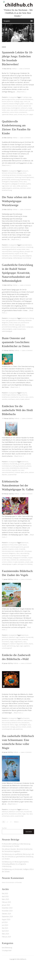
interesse (24, 395)
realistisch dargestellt (16, 644)
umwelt (27, 562)
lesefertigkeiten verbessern (19, 108)
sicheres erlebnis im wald (9, 562)
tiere (24, 114)
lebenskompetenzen (8, 551)
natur (8, 110)
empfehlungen (6, 395)
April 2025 (5, 896)
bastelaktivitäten (27, 245)
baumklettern (6, 247)
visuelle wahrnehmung (8, 646)
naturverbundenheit (8, 472)
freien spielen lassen (20, 545)
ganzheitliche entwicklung (16, 320)
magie (11, 642)
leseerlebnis (5, 642)
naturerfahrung (24, 553)
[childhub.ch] (18, 5)
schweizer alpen (19, 472)
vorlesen (27, 399)
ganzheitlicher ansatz (14, 249)
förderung (18, 177)
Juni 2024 (5, 925)
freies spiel (5, 320)
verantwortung (17, 256)
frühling (19, 395)
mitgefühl (14, 470)
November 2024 (7, 911)
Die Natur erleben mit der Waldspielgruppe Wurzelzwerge (16, 201)
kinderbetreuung (25, 179)
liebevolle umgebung (15, 325)
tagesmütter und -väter (9, 186)
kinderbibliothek (14, 468)
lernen (21, 181)
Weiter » (16, 822)
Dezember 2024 (7, 908)
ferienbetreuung (21, 175)
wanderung (19, 729)
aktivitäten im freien (8, 545)
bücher (4, 101)
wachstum (24, 186)
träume (31, 644)
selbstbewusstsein (25, 560)
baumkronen (6, 720)
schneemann (6, 816)
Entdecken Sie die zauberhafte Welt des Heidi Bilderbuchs (17, 410)
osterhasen (11, 399)
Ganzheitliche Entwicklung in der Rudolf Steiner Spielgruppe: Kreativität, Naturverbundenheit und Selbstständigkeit (17, 272)
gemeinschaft (6, 179)
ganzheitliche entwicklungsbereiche (12, 547)
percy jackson (30, 110)
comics (26, 101)
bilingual (19, 173)
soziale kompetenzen (19, 329)
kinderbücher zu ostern (18, 397)
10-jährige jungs (26, 97)
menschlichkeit (6, 470)
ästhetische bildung (28, 318)
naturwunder (6, 727)
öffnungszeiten (6, 184)
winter (12, 816)
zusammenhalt (12, 474)
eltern (24, 173)
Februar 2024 (6, 937)
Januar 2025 (6, 905)
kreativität (22, 549)
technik (20, 114)
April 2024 (5, 931)
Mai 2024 (5, 928)
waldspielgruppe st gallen (9, 564)
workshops (16, 188)
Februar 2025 (6, 902)
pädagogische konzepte (18, 184)
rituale (22, 399)
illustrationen (22, 466)
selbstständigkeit (7, 329)
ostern (17, 399)
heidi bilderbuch (7, 466)
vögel (17, 646)
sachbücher (5, 112)
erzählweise (5, 464)
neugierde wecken (15, 555)
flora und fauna (6, 723)
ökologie (12, 727)
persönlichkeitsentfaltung (9, 327)
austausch (25, 171)
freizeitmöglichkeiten (27, 177)
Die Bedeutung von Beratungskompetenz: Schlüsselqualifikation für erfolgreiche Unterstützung (15, 864)
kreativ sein (17, 322)
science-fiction (14, 112)
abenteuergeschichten (8, 99)
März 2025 (5, 899)
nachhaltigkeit (23, 725)
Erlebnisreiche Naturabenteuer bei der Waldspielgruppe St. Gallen (18, 485)
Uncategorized (12, 97)
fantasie (13, 395)
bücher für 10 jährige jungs (15, 101)
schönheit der (14, 560)
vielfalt (18, 186)
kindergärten (6, 181)
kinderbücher (6, 397)
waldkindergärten (7, 188)
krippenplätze (14, 181)
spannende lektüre (7, 114)
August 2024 (6, 919)
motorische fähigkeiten (9, 553)
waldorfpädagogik (7, 331)
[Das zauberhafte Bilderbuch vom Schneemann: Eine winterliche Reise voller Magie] (11, 781)
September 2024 (7, 916)
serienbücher (23, 112)
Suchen (4, 828)
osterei (31, 397)
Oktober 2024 (6, 914)
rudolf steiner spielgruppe (25, 327)
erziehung (5, 249)
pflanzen (21, 251)
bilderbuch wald (22, 720)
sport (15, 114)
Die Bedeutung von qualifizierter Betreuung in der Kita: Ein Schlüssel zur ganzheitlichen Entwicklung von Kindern (18, 856)
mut (19, 470)
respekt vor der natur (20, 253)
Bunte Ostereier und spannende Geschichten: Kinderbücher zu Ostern (16, 342)
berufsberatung (7, 947)
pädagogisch (5, 644)
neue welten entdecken (18, 110)
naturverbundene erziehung (10, 251)
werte (26, 472)
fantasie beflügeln (14, 104)
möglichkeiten (18, 642)
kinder (23, 249)
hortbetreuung (15, 179)
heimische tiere (16, 723)
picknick (18, 727)
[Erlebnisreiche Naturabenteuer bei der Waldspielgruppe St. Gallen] (15, 514)
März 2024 (5, 934)
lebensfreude (24, 468)
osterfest (4, 399)
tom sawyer (29, 114)
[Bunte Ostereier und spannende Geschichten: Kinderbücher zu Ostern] (7, 364)
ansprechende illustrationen (24, 99)
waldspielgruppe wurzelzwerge (22, 258)
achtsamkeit (25, 718)
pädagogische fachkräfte (20, 558)
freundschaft (13, 464)
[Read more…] (21, 92)
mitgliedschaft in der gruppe (23, 551)
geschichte (21, 464)
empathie (22, 637)
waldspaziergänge (7, 258)
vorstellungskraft (7, 648)
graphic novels (24, 104)
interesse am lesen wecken (14, 106)
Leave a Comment (24, 69)
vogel (21, 646)
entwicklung (5, 175)
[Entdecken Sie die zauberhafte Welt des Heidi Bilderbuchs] (11, 435)
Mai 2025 (5, 893)
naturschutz (5, 555)
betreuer (4, 173)
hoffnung (14, 466)
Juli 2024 (5, 922)
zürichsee (23, 188)
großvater (28, 464)
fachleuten (13, 175)
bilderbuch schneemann (16, 812)
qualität (28, 184)
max (27, 814)
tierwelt (25, 644)
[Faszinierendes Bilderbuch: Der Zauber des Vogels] (11, 606)
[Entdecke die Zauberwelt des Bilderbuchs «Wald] (11, 692)
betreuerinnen (12, 173)
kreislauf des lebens (8, 725)
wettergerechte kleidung (25, 564)
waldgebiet (28, 256)
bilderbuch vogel (14, 637)
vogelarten (26, 646)
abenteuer (25, 462)
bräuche (24, 393)
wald (23, 256)
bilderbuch (5, 637)
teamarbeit (5, 256)
